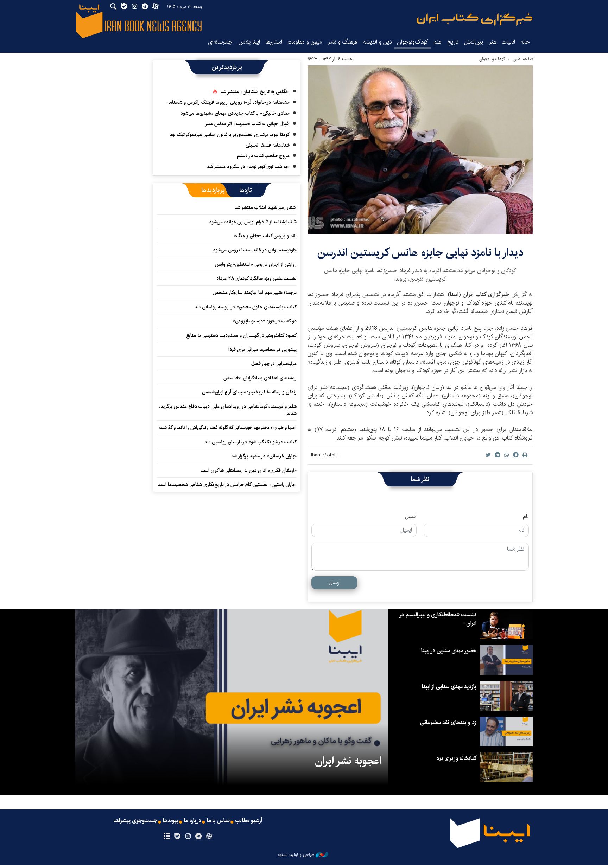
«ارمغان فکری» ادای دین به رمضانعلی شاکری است (249, 470)
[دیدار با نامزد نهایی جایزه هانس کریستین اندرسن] (420, 149)
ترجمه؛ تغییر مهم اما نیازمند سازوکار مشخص (255, 292)
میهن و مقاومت (305, 42)
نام (526, 516)
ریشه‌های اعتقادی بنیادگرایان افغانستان (260, 378)
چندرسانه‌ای (220, 42)
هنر (492, 42)
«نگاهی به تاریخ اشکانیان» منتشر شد (255, 92)
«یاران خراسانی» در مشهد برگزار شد (264, 456)
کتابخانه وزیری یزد (456, 758)
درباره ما (192, 820)
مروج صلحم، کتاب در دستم (263, 156)
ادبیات (508, 42)
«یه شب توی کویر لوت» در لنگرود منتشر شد (248, 167)
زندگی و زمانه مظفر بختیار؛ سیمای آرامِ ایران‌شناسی (249, 392)
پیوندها (170, 820)
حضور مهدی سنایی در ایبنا (448, 650)
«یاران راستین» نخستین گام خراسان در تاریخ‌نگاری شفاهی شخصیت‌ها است (227, 484)
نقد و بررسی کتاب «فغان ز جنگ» (265, 236)
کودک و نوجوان (492, 59)
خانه (525, 42)
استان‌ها (274, 42)
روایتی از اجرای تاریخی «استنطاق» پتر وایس (256, 264)
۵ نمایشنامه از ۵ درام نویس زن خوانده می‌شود (252, 222)
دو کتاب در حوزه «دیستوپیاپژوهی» (265, 321)
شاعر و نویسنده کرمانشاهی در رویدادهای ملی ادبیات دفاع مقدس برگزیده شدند (228, 410)
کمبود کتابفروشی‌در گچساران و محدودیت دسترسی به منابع (241, 335)
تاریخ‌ (452, 42)
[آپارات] (209, 836)
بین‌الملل (473, 42)
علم (437, 42)
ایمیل (411, 516)
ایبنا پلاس (249, 42)
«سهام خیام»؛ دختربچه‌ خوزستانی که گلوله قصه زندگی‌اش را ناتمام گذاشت (228, 427)
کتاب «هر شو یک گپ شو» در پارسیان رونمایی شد (250, 442)
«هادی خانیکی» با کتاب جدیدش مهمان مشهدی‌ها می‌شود (235, 113)
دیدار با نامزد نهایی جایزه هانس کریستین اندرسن (420, 252)
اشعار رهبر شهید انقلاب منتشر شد (265, 207)
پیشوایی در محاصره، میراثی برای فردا (262, 349)
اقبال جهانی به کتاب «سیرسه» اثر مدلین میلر (247, 124)
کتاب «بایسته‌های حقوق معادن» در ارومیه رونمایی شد (246, 307)
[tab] (245, 190)
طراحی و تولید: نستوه (296, 855)
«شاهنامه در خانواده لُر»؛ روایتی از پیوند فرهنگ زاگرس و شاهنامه (228, 102)
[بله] (177, 836)
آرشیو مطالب (248, 820)
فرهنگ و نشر (342, 42)
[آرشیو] (166, 836)
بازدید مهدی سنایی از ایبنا (449, 686)
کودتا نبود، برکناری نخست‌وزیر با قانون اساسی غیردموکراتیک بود (230, 135)
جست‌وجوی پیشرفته (135, 820)
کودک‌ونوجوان (412, 42)
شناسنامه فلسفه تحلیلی (268, 145)
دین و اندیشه (377, 42)
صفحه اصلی (523, 59)
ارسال (334, 582)
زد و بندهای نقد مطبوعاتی (448, 722)
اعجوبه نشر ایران (348, 761)
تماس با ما (218, 820)
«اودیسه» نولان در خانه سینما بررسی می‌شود (255, 250)
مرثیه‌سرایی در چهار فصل (274, 363)
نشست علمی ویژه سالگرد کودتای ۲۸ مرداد (256, 278)
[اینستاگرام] (187, 836)
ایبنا (475, 19)
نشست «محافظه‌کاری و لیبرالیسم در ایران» (438, 619)
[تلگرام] (198, 836)
